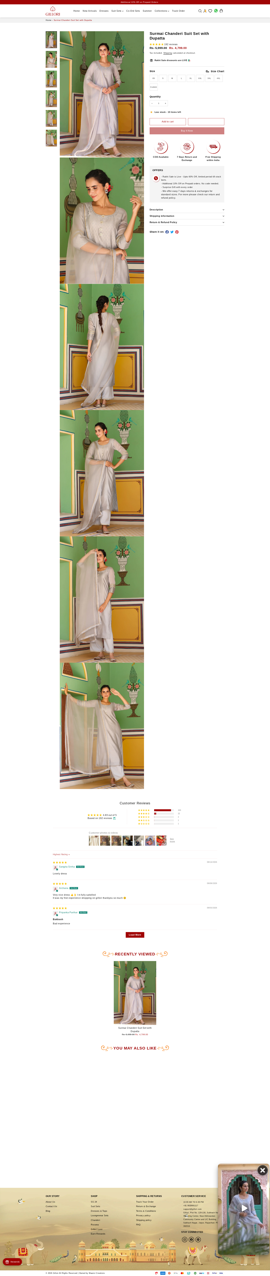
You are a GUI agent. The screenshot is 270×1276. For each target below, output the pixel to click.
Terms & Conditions (146, 1211)
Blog (48, 1211)
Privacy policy (143, 1215)
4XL (218, 78)
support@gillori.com (192, 1209)
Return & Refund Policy (163, 222)
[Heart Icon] (210, 11)
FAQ (138, 1224)
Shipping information (162, 216)
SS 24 (94, 1202)
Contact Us (51, 1206)
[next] (72, 1110)
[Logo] (53, 11)
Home (76, 11)
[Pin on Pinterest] (177, 232)
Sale (191, 11)
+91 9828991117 (190, 1206)
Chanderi (95, 1220)
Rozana (95, 1224)
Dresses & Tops (99, 1211)
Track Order (178, 11)
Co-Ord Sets (133, 11)
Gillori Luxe (97, 1229)
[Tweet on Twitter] (172, 232)
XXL (200, 78)
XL (191, 78)
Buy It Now (187, 131)
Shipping (167, 53)
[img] (60, 862)
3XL (209, 78)
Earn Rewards (98, 1234)
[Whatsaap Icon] (215, 11)
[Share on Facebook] (167, 232)
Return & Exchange (146, 1206)
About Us (50, 1202)
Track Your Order (145, 1202)
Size (187, 71)
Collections (161, 11)
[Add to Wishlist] (206, 121)
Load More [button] (135, 935)
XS (153, 78)
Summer (147, 11)
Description (156, 209)
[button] (157, 44)
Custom (153, 87)
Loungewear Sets (100, 1215)
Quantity (155, 96)
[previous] (9, 1110)
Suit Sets (116, 11)
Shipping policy (144, 1220)
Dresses (104, 11)
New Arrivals (90, 11)
